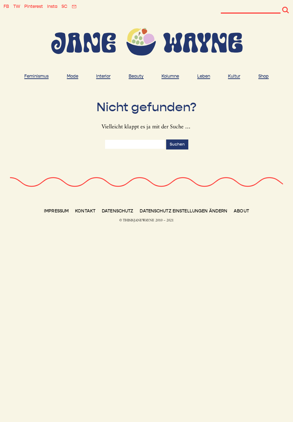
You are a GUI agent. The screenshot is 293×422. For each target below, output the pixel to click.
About (241, 211)
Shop (263, 76)
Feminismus (36, 76)
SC (64, 6)
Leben (203, 76)
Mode (72, 76)
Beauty (136, 76)
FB (6, 6)
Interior (103, 76)
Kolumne (170, 76)
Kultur (234, 76)
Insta (52, 6)
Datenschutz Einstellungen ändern (183, 211)
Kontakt (85, 211)
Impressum (56, 211)
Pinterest (33, 6)
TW (16, 6)
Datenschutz (117, 211)
